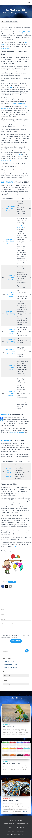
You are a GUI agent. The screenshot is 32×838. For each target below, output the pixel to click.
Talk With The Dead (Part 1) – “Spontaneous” (10, 241)
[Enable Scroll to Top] (29, 835)
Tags (5, 680)
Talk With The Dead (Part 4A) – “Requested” (10, 313)
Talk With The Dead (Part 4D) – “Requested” (10, 352)
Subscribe (21, 831)
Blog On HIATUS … (9, 661)
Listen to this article (10, 21)
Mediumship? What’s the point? (10, 208)
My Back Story (9, 823)
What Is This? (20, 820)
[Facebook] (1, 418)
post (11, 87)
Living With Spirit (24, 32)
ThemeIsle (22, 834)
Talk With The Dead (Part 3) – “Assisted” (10, 294)
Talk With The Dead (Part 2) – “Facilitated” (10, 277)
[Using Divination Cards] (16, 786)
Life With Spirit (23, 823)
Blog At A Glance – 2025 (10, 664)
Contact (12, 831)
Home (11, 820)
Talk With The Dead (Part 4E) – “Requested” (10, 367)
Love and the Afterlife (18, 103)
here (15, 546)
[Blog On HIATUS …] (16, 712)
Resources (11, 827)
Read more (7, 735)
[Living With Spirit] (12, 2)
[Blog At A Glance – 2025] (16, 749)
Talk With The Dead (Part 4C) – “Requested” (10, 341)
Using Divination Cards (10, 667)
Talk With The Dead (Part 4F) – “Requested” (10, 393)
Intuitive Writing (6, 160)
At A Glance (12, 581)
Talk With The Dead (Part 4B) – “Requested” (10, 331)
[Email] (1, 420)
